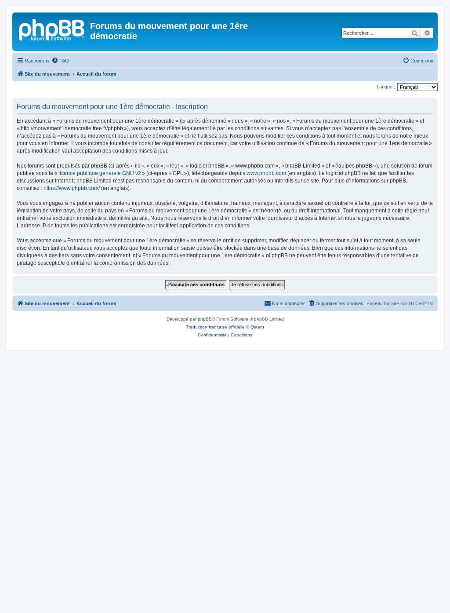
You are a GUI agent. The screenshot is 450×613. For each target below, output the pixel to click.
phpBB (205, 319)
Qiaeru (257, 327)
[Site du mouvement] (52, 29)
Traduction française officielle (215, 327)
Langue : (386, 86)
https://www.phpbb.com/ (72, 188)
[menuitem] (60, 60)
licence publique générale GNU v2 (99, 173)
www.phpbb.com (266, 173)
